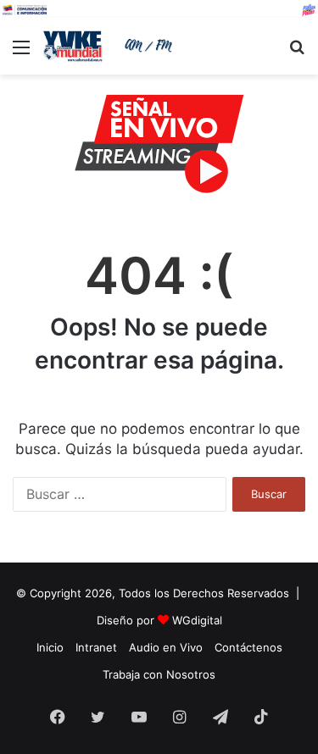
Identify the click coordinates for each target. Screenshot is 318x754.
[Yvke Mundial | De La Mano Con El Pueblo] (110, 46)
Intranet (96, 647)
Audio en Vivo (166, 647)
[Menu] (21, 53)
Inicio (50, 647)
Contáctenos (248, 647)
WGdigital (197, 620)
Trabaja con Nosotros (159, 674)
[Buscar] (296, 53)
